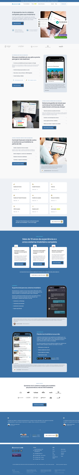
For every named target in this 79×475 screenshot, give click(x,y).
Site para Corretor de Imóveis (31, 473)
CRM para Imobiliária (16, 471)
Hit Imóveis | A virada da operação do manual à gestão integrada (20, 252)
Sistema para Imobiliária (16, 472)
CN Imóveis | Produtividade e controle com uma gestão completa (39, 252)
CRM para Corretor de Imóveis (59, 472)
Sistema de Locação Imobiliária (59, 473)
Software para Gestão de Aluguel (18, 473)
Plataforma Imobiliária (30, 472)
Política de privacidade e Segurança (61, 464)
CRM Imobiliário (43, 472)
